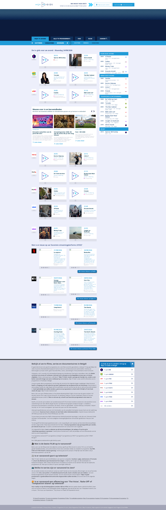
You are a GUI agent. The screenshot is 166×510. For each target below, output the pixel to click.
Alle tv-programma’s (62, 39)
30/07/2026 (58, 278)
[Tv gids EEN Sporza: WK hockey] (45, 67)
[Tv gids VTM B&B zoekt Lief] (75, 102)
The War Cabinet (89, 75)
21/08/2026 (58, 250)
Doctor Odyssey (59, 156)
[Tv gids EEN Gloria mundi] (75, 67)
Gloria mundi (88, 57)
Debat (56, 176)
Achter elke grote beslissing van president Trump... (89, 78)
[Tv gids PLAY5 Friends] (75, 200)
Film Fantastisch (89, 213)
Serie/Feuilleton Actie (88, 160)
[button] (94, 111)
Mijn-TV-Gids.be (87, 507)
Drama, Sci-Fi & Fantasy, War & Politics (89, 291)
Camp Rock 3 (57, 307)
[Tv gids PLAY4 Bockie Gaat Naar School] (75, 183)
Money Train (58, 230)
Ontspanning (88, 96)
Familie (56, 92)
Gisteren (38, 43)
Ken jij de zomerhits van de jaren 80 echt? (42, 132)
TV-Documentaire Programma (117, 498)
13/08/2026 (58, 305)
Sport (56, 59)
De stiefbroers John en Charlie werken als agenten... (59, 233)
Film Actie (57, 214)
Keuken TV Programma (102, 498)
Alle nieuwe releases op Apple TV (86, 298)
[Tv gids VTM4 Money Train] (45, 240)
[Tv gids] (45, 295)
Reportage (88, 61)
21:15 (86, 171)
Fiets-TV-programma (89, 498)
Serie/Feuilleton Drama (58, 160)
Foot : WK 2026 (80, 132)
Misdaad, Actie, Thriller (58, 264)
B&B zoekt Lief (88, 92)
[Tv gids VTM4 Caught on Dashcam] (75, 240)
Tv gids (107, 370)
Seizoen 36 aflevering (59, 94)
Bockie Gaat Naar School (89, 174)
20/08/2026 (88, 250)
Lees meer (38, 142)
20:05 (56, 90)
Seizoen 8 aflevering (88, 157)
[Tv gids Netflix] (45, 267)
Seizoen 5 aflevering (88, 94)
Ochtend (77, 43)
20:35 (86, 73)
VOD (79, 39)
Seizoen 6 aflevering (88, 233)
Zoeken (103, 39)
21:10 (86, 90)
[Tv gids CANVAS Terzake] (45, 85)
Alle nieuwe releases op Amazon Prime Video (83, 348)
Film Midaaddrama (60, 195)
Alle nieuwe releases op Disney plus (86, 323)
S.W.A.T (86, 156)
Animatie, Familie (59, 292)
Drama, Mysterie (89, 316)
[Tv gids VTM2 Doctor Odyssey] (45, 166)
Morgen (60, 43)
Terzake (56, 75)
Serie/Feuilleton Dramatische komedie (59, 96)
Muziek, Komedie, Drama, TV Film (59, 310)
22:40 (86, 206)
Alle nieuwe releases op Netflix (87, 271)
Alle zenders (108, 406)
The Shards (87, 307)
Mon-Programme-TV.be (75, 507)
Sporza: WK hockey (59, 57)
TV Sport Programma (39, 498)
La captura (57, 252)
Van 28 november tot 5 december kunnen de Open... (59, 78)
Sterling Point (58, 332)
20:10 (56, 55)
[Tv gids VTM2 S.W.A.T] (75, 166)
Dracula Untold (88, 208)
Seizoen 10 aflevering (89, 192)
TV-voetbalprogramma (76, 498)
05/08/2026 (88, 305)
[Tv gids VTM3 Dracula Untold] (75, 218)
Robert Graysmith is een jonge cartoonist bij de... (59, 193)
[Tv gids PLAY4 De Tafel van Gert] (45, 183)
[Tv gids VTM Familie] (45, 102)
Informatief (58, 80)
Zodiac (56, 191)
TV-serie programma (51, 498)
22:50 (86, 55)
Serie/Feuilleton (89, 194)
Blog (90, 39)
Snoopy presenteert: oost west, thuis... (59, 281)
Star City (87, 280)
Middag (86, 43)
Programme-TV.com (62, 507)
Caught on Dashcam (87, 231)
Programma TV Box (63, 498)
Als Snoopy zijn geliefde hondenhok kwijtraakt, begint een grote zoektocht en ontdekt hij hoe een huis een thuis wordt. (59, 287)
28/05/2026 (88, 278)
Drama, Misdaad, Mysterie (89, 264)
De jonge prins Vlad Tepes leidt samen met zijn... (90, 211)
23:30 (86, 188)
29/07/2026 (88, 329)
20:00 (56, 73)
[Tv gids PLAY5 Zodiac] (45, 200)
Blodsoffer (87, 252)
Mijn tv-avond (40, 39)
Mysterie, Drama (59, 342)
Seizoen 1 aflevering (88, 59)
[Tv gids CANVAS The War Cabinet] (75, 85)
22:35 (86, 228)
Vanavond (49, 43)
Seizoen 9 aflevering (58, 175)
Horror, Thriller (89, 342)
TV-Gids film (49, 500)
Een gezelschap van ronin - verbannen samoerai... (58, 211)
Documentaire (89, 80)
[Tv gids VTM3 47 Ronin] (45, 218)
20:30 (56, 206)
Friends (86, 191)
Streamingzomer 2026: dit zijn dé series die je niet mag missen (64, 133)
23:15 (86, 153)
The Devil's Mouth (89, 332)
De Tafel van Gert (59, 173)
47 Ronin (56, 208)
